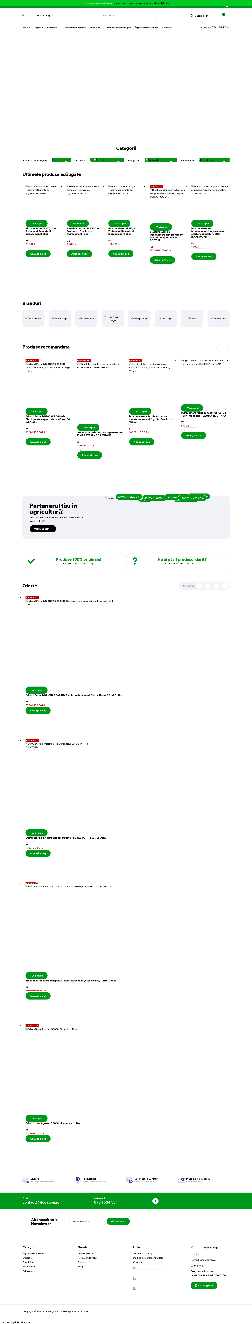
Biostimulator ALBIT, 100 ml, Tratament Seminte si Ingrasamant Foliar (83, 231)
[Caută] (152, 15)
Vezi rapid (37, 223)
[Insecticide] (205, 160)
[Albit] (192, 318)
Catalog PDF (202, 15)
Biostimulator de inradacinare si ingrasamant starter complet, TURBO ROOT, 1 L (166, 236)
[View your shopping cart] (227, 15)
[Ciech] (86, 318)
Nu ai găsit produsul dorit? (182, 559)
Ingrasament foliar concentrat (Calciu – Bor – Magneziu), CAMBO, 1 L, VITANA (203, 414)
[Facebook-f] (155, 1201)
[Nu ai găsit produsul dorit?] (134, 561)
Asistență (99, 1198)
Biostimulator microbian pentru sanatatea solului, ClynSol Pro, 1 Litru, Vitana (151, 419)
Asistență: (215, 27)
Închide (26, 1322)
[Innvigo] (139, 318)
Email (25, 1198)
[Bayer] (59, 318)
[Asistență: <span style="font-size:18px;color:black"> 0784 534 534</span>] (198, 27)
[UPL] (165, 318)
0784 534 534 (198, 1265)
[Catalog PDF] (191, 15)
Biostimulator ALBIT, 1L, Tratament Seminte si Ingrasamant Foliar (122, 231)
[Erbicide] (99, 160)
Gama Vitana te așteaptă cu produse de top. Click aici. (141, 3)
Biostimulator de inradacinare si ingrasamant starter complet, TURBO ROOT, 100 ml (208, 232)
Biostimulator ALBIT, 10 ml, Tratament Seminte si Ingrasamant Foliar (41, 231)
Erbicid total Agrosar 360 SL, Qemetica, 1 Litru (53, 1123)
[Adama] (33, 318)
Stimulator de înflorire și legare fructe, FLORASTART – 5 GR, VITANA (100, 434)
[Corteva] (112, 318)
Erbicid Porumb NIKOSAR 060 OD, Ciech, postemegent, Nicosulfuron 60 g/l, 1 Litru (48, 419)
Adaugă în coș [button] (38, 253)
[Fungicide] (152, 160)
